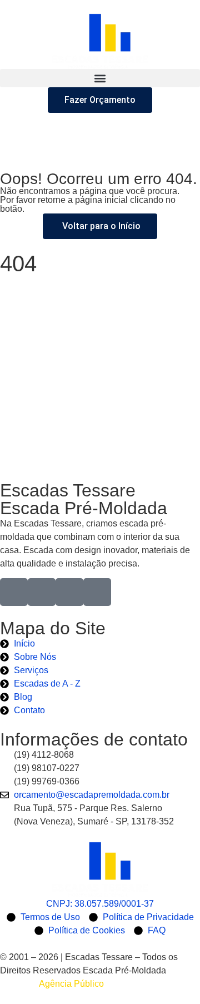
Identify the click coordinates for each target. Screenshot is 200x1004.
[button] (100, 78)
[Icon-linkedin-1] (69, 592)
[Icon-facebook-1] (14, 592)
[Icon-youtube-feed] (97, 592)
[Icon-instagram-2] (42, 592)
